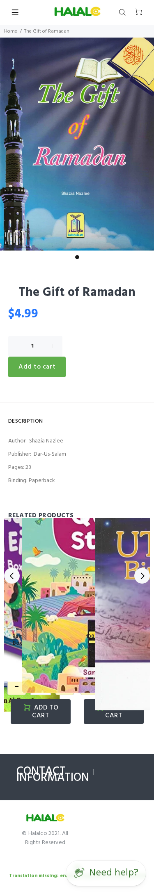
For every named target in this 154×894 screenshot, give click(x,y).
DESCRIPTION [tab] (25, 421)
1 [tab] (77, 257)
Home (10, 31)
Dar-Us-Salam (50, 454)
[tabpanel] (77, 144)
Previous (12, 576)
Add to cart (36, 367)
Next (142, 576)
